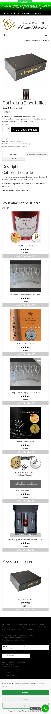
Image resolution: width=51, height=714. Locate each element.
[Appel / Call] (45, 709)
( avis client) (17, 108)
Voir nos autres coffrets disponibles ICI (16, 190)
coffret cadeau (13, 143)
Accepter (25, 693)
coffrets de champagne (24, 143)
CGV (41, 711)
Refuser (25, 699)
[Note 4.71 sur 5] (25, 249)
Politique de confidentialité (30, 711)
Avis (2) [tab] (13, 158)
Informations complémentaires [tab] (36, 154)
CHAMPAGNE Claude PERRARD (17, 146)
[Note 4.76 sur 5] (25, 445)
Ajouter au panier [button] (25, 256)
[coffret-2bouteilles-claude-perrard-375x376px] (25, 66)
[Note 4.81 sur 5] (25, 347)
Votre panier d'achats (32, 13)
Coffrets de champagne (40, 41)
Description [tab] (13, 154)
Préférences (25, 706)
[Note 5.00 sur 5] (25, 298)
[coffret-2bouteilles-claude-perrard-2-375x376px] (26, 95)
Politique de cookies (14, 711)
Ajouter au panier (25, 129)
